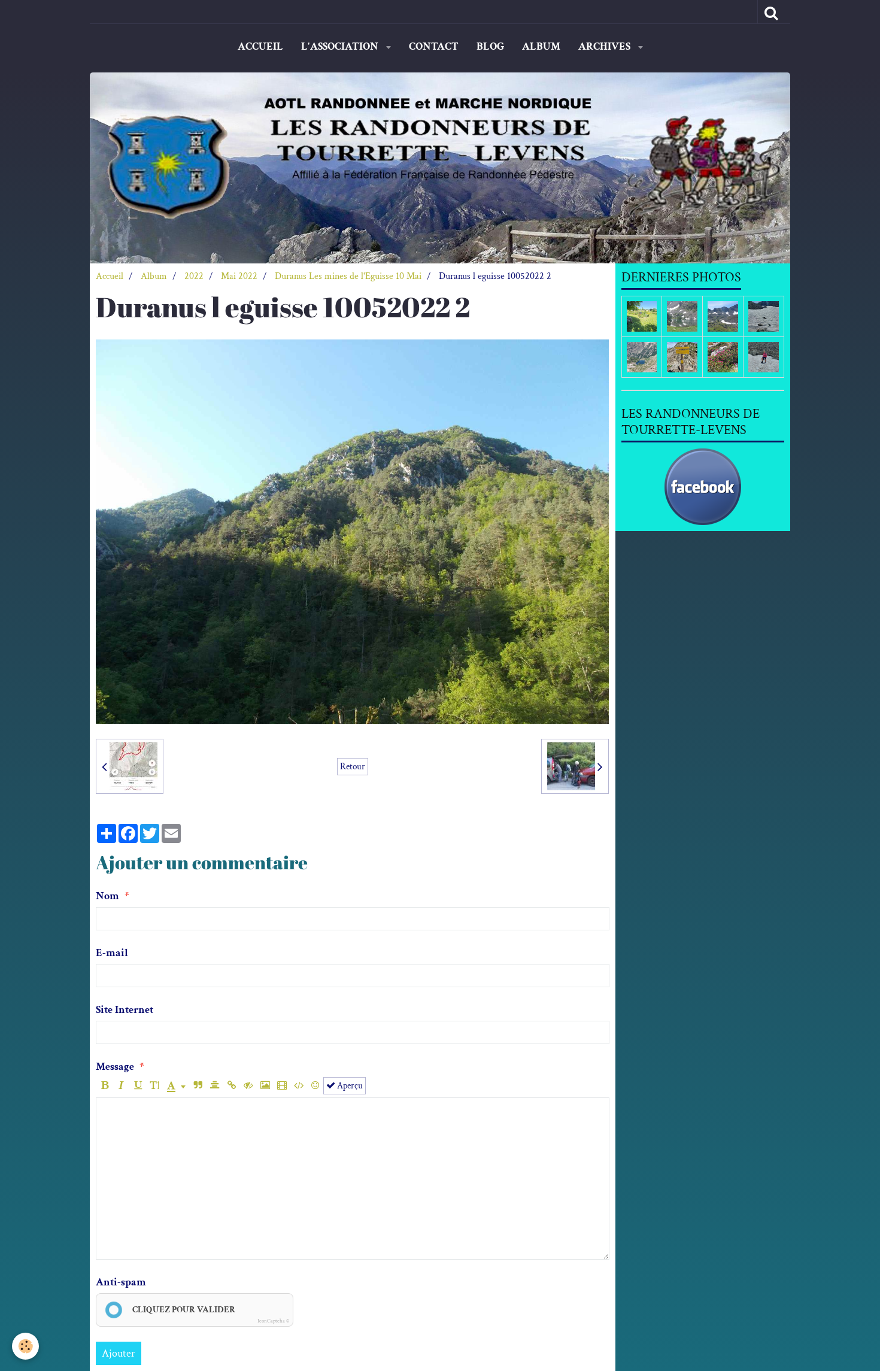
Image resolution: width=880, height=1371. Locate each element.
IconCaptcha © (273, 1320)
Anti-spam (121, 1282)
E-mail (112, 953)
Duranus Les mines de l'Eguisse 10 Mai (348, 276)
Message (115, 1066)
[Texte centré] (214, 1085)
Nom (107, 896)
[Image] (265, 1085)
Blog (490, 46)
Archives (605, 46)
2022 (194, 276)
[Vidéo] (281, 1085)
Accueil (260, 46)
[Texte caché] (248, 1085)
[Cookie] (25, 1346)
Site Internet (124, 1010)
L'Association (341, 46)
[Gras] (104, 1085)
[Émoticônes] (315, 1085)
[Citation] (198, 1085)
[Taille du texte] (154, 1085)
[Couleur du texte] (176, 1085)
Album (541, 46)
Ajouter (118, 1353)
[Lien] (231, 1085)
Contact (434, 46)
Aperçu (349, 1085)
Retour (352, 766)
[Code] (298, 1085)
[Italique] (121, 1085)
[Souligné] (138, 1085)
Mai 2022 (239, 276)
